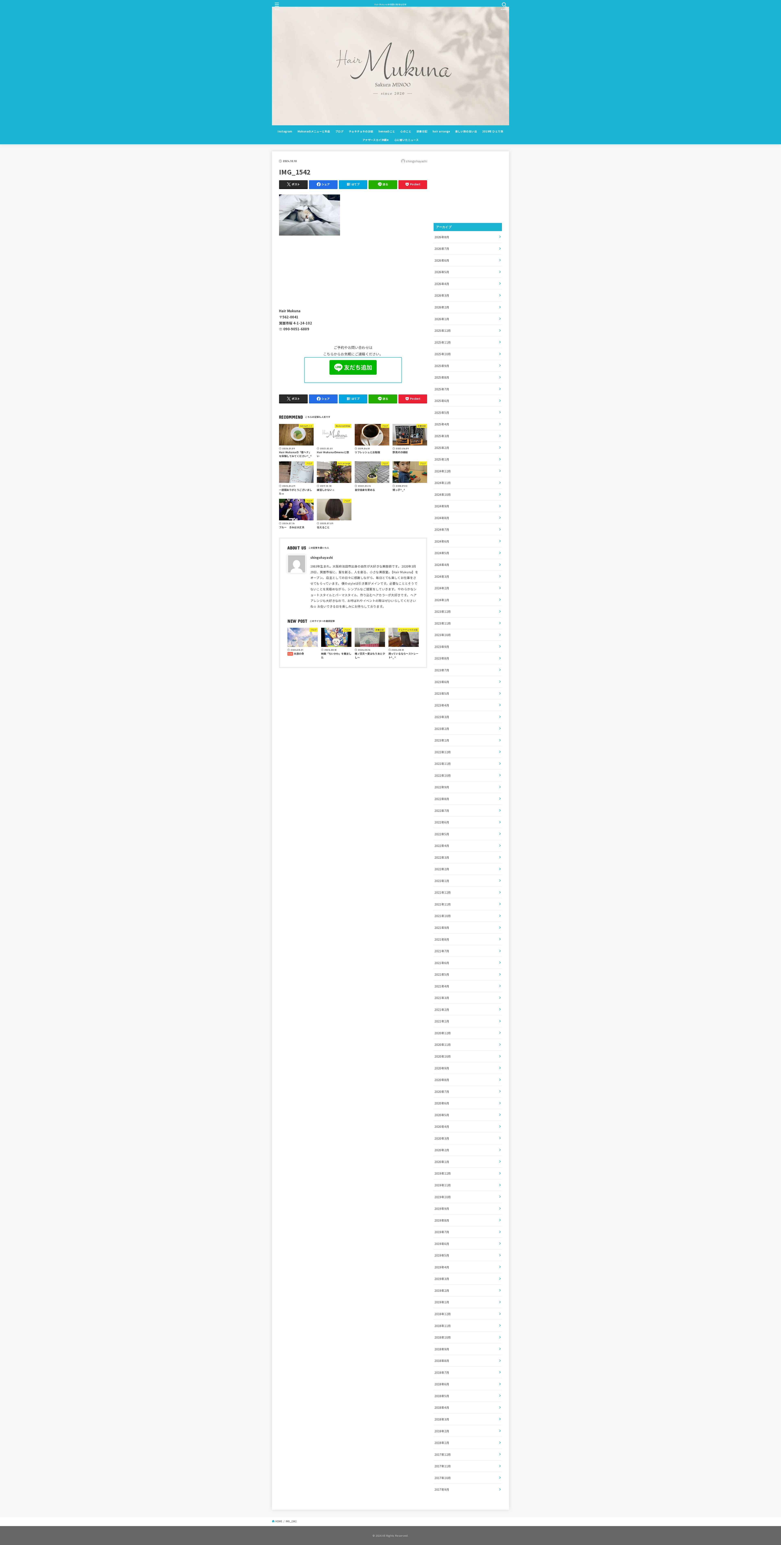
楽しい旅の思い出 (466, 131)
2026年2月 (441, 307)
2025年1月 (441, 459)
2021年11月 (442, 904)
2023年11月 (442, 623)
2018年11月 (442, 1325)
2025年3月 (441, 436)
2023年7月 (441, 670)
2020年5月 (441, 1115)
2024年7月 (441, 529)
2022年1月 (441, 881)
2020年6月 (441, 1103)
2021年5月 (441, 974)
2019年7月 (441, 1232)
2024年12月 (442, 471)
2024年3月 (441, 576)
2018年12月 (442, 1314)
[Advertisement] (353, 271)
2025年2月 (441, 447)
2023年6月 (441, 682)
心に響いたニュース (406, 140)
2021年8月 (441, 939)
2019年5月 (441, 1255)
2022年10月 (442, 775)
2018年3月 (441, 1419)
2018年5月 (441, 1396)
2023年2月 (441, 728)
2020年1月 (441, 1162)
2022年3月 (441, 857)
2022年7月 (441, 810)
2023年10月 (442, 635)
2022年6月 (441, 822)
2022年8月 (441, 799)
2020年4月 (441, 1126)
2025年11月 (442, 342)
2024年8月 (441, 518)
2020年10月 (442, 1056)
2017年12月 (442, 1454)
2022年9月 (441, 787)
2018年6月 (441, 1384)
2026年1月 (441, 319)
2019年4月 (441, 1267)
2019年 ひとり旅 (492, 131)
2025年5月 (441, 412)
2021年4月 (441, 986)
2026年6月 (441, 260)
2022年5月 (441, 834)
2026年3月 (441, 295)
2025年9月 (441, 366)
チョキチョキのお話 (361, 131)
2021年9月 (441, 927)
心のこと (405, 131)
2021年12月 (442, 892)
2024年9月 (441, 506)
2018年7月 (441, 1372)
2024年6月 (441, 541)
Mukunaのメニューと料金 (314, 131)
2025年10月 (442, 354)
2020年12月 (442, 1033)
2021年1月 (441, 1021)
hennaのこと (387, 131)
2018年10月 (442, 1337)
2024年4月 (441, 564)
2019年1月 (441, 1302)
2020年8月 (441, 1080)
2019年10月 (442, 1197)
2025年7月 (441, 389)
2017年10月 (442, 1478)
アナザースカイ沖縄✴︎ (375, 140)
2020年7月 (441, 1091)
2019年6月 (441, 1243)
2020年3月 (441, 1138)
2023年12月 (442, 611)
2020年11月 (442, 1044)
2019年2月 (441, 1290)
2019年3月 (441, 1278)
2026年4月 (441, 284)
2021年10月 (442, 916)
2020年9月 (441, 1068)
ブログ (339, 131)
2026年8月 (441, 237)
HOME (278, 1521)
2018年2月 (441, 1431)
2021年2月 (441, 1009)
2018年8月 (441, 1360)
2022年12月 (442, 752)
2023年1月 (441, 740)
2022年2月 (441, 869)
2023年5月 (441, 693)
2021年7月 (441, 951)
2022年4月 (441, 845)
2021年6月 (441, 963)
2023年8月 (441, 658)
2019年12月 (442, 1173)
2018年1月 (441, 1442)
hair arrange (441, 131)
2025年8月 (441, 377)
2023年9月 (441, 646)
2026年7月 (441, 248)
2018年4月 (441, 1407)
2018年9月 (441, 1349)
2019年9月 (441, 1208)
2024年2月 (441, 588)
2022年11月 (442, 763)
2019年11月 (442, 1185)
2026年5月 (441, 272)
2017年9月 (441, 1489)
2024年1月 (441, 600)
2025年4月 (441, 424)
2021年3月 (441, 998)
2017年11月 (442, 1466)
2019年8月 (441, 1220)
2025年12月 (442, 330)
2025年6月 (441, 401)
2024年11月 (442, 482)
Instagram (285, 131)
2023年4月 (441, 705)
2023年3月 (441, 717)
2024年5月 (441, 553)
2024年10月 (442, 494)
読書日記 (422, 131)
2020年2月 (441, 1150)
